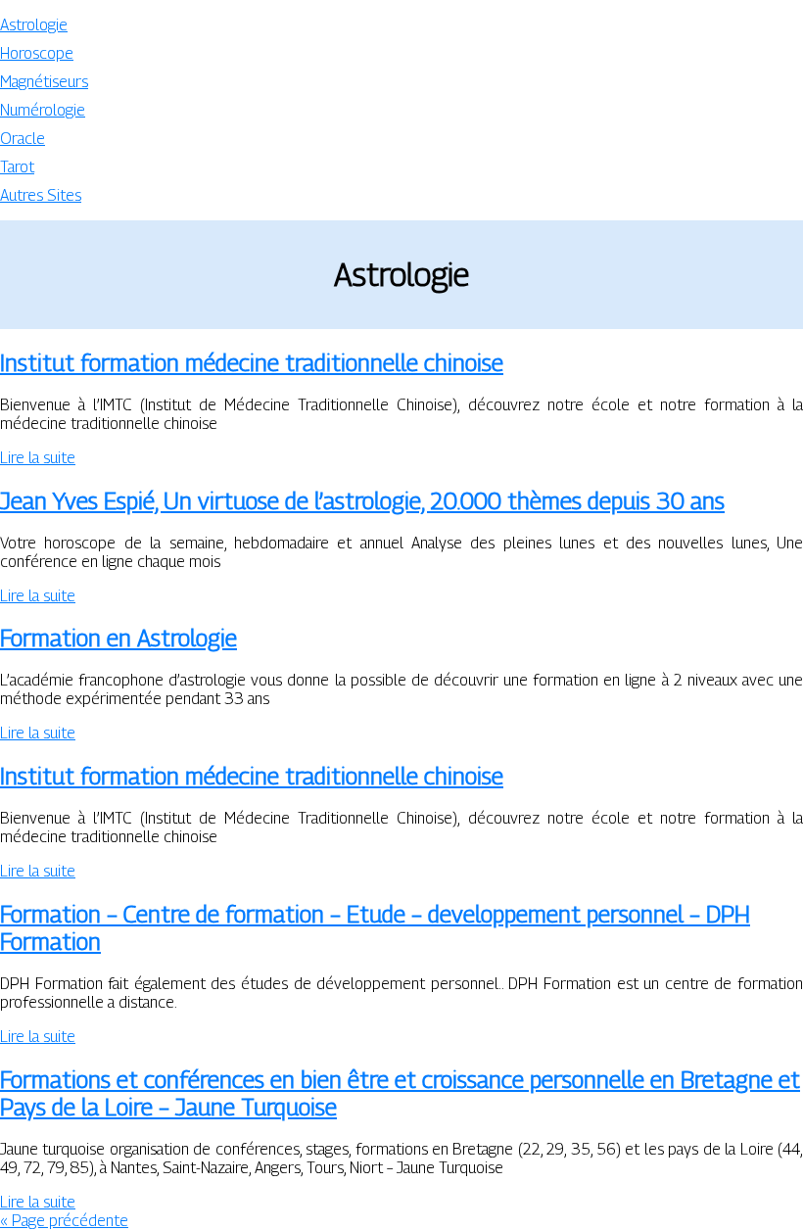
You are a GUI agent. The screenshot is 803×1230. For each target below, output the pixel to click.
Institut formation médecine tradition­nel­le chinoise (251, 362)
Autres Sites (40, 195)
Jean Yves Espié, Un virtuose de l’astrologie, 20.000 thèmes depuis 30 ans (362, 500)
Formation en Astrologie (118, 637)
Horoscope (36, 53)
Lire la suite (37, 458)
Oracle (22, 138)
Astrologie (34, 25)
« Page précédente (64, 1220)
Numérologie (42, 110)
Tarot (17, 167)
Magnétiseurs (44, 81)
